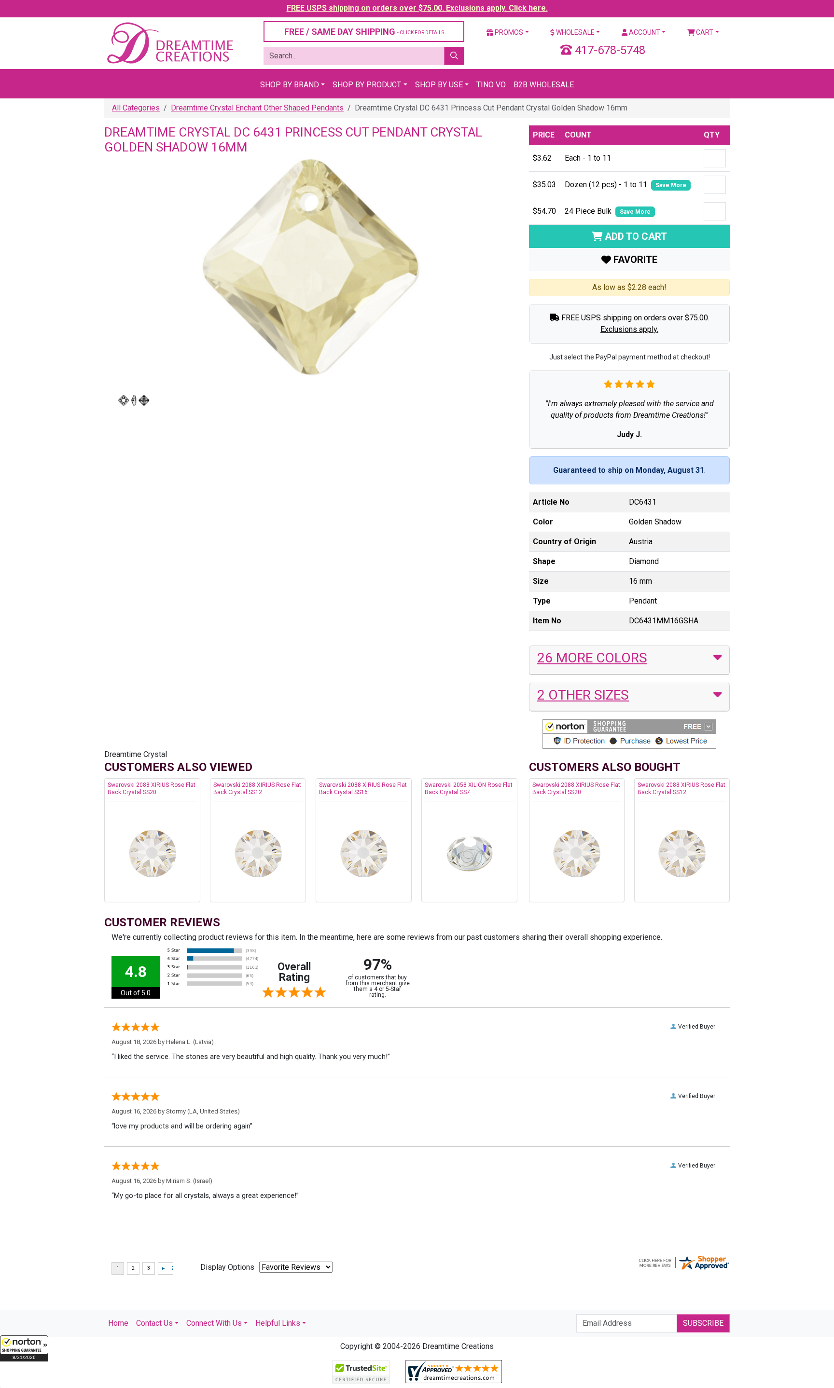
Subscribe (703, 1323)
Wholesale (575, 32)
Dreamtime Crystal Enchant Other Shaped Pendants (257, 107)
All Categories (136, 107)
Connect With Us (214, 1323)
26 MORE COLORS (592, 658)
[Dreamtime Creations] (169, 42)
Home (118, 1323)
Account (643, 32)
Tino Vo (491, 84)
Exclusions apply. (629, 329)
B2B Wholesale (544, 84)
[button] (24, 1348)
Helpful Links (277, 1323)
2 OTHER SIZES (583, 695)
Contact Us (154, 1323)
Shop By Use (439, 84)
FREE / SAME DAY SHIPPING (364, 32)
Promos (508, 32)
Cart (704, 32)
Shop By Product (367, 84)
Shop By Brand (289, 84)
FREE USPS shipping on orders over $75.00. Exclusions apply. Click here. (417, 8)
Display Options (227, 1267)
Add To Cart (634, 236)
